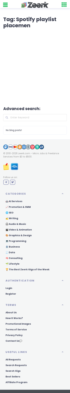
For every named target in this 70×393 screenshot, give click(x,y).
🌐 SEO (10, 212)
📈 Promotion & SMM (18, 207)
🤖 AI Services (14, 201)
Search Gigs (13, 371)
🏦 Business (13, 246)
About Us (11, 312)
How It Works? (14, 318)
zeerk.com (24, 153)
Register (11, 293)
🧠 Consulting (14, 258)
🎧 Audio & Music (16, 224)
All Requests (13, 359)
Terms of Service (16, 329)
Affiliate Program (16, 382)
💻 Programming (16, 241)
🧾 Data (10, 252)
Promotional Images (18, 323)
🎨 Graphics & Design (19, 235)
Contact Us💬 (14, 341)
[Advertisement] (35, 67)
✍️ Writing (12, 218)
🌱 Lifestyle (13, 263)
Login (9, 288)
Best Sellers (13, 376)
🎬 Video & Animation (19, 229)
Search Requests (16, 365)
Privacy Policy (14, 335)
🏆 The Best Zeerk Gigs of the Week (27, 269)
